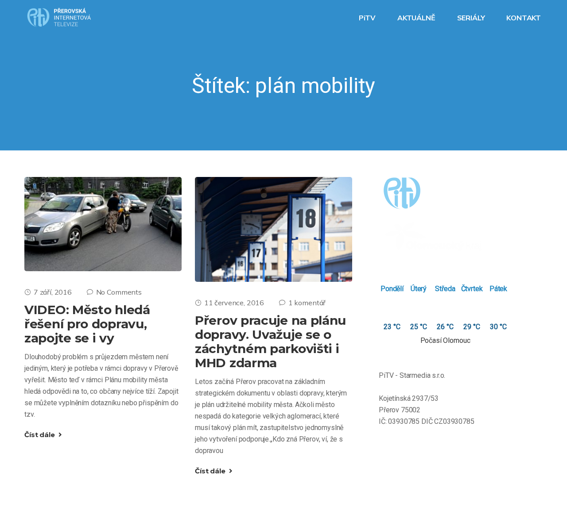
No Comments (119, 292)
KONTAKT (524, 17)
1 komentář (307, 302)
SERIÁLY (472, 17)
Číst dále (40, 434)
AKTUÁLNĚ (417, 17)
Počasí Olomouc (445, 340)
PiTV (368, 17)
